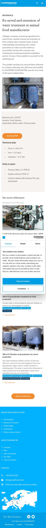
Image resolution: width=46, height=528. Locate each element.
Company (7, 447)
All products (8, 429)
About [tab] (37, 244)
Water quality (9, 426)
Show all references (23, 396)
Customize (22, 289)
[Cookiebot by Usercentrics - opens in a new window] (33, 237)
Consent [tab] (8, 244)
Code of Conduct (10, 460)
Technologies (8, 419)
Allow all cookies (23, 281)
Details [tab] (23, 244)
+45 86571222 (11, 475)
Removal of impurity (11, 423)
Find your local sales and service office (21, 485)
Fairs (5, 450)
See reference (23, 220)
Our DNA (7, 457)
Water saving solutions (12, 432)
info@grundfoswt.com (14, 480)
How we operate (10, 454)
